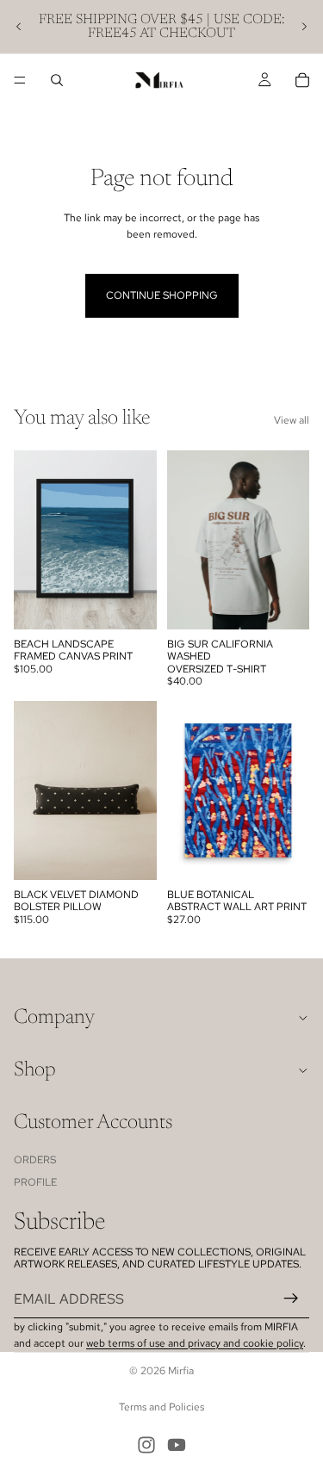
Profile (35, 1182)
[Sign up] (291, 1298)
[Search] (57, 80)
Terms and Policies (161, 1407)
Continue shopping (162, 295)
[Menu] (20, 80)
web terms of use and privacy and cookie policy (194, 1343)
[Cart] (302, 80)
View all (291, 420)
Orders (35, 1160)
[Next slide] (304, 27)
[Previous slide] (19, 27)
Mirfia (181, 1371)
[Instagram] (146, 1445)
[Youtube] (176, 1445)
